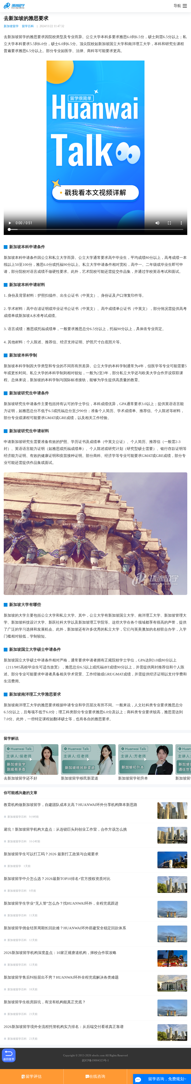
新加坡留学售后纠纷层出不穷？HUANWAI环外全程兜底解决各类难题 (61, 977)
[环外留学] (15, 6)
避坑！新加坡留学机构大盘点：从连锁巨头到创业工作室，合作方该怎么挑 (65, 829)
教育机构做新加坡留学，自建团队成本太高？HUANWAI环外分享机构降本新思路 (70, 805)
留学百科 (28, 26)
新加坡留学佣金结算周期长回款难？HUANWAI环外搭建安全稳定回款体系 (65, 928)
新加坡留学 (11, 26)
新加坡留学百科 (17, 816)
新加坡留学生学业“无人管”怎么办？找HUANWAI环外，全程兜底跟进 (61, 903)
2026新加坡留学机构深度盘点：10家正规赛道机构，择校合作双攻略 (60, 953)
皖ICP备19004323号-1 (95, 1060)
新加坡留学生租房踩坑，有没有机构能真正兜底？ (45, 1002)
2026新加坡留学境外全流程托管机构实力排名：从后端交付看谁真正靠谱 (64, 1027)
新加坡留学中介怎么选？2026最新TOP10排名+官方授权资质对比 (57, 879)
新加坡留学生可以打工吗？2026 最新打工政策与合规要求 (51, 854)
